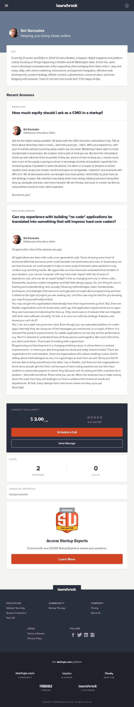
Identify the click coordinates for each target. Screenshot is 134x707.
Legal (31, 628)
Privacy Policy (34, 638)
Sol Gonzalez (31, 129)
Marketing (19, 107)
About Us (96, 613)
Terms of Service (36, 633)
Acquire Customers (16, 613)
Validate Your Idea (15, 608)
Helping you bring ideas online (39, 132)
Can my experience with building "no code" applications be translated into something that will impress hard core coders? (64, 219)
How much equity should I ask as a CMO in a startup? (57, 113)
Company (97, 603)
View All (10, 618)
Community (56, 603)
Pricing (94, 608)
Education (13, 603)
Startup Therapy (57, 608)
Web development (23, 211)
